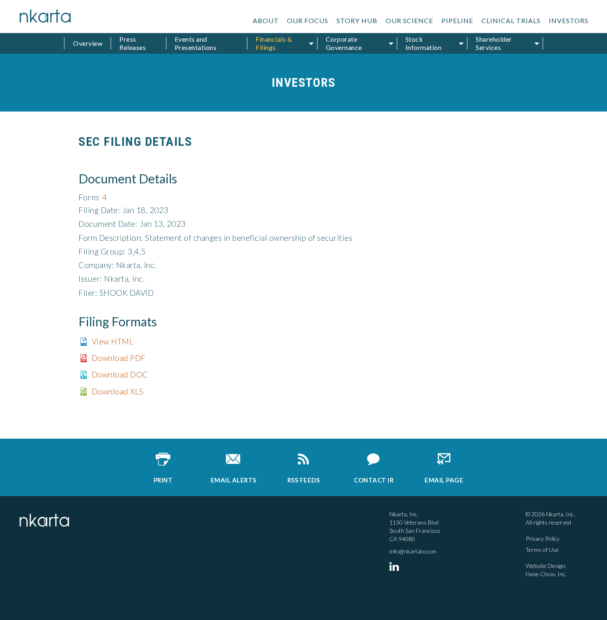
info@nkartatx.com (412, 551)
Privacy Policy (543, 538)
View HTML (113, 341)
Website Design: (546, 565)
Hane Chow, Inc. (546, 573)
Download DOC (120, 374)
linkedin (395, 566)
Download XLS (118, 391)
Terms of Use (542, 549)
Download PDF (119, 358)
